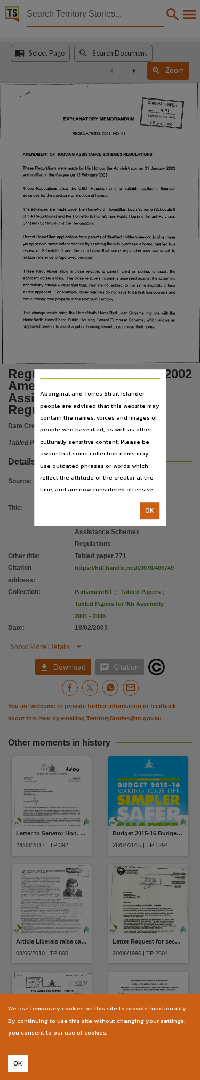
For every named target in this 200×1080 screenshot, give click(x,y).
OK (149, 510)
